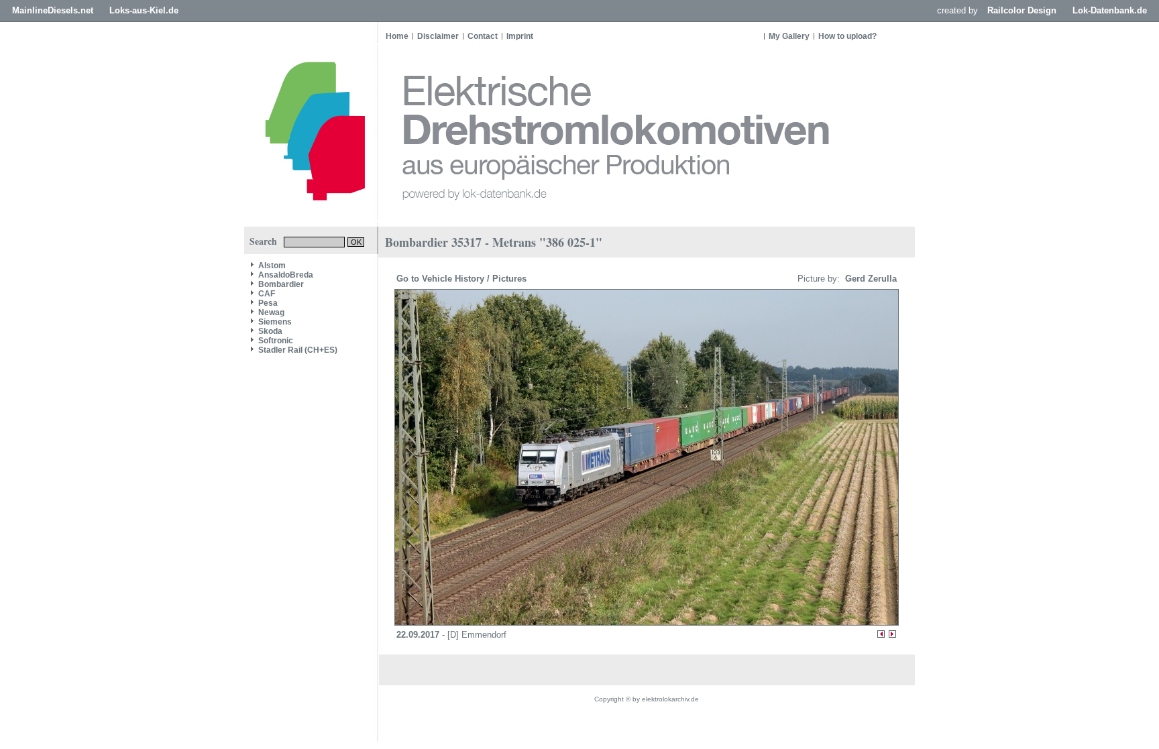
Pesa (268, 303)
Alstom (272, 265)
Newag (271, 312)
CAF (266, 293)
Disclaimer (438, 36)
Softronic (275, 340)
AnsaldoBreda (285, 275)
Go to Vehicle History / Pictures (462, 279)
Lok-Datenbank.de (1109, 10)
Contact (482, 36)
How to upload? (847, 36)
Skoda (270, 331)
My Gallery (789, 36)
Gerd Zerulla (869, 279)
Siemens (275, 322)
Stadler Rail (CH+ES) (297, 350)
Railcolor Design (1021, 10)
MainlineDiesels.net (52, 10)
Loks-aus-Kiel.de (143, 10)
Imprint (519, 36)
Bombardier (281, 284)
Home (397, 36)
